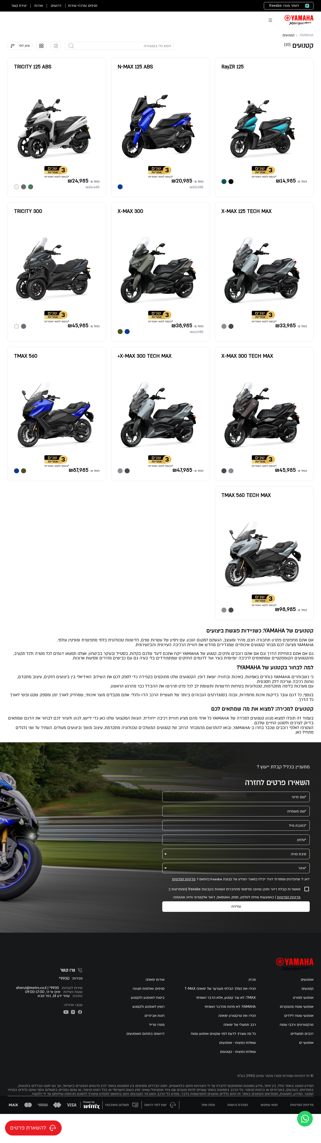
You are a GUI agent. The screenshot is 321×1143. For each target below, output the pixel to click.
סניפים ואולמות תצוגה (149, 989)
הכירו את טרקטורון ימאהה (237, 1016)
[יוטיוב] (65, 1012)
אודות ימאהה (155, 980)
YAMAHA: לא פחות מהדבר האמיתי (230, 1007)
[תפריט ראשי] (270, 20)
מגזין (252, 980)
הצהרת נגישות (237, 1105)
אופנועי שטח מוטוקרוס (296, 1007)
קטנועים (307, 989)
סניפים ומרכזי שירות (82, 5)
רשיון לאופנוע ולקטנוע (148, 1007)
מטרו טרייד (157, 1025)
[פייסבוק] (80, 1012)
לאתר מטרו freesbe (284, 5)
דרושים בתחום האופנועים (145, 1034)
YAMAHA (306, 35)
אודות (38, 5)
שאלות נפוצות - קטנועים (238, 1052)
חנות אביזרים (154, 1016)
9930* (64, 978)
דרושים (56, 5)
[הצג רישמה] (55, 46)
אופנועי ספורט (303, 998)
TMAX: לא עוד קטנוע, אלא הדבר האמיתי (226, 998)
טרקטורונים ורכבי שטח (296, 1025)
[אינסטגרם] (72, 1012)
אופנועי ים (306, 1043)
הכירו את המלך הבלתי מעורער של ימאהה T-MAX (220, 989)
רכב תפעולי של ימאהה (239, 1025)
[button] (20, 46)
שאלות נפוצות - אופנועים (237, 1043)
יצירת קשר (19, 5)
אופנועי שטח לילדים (298, 1016)
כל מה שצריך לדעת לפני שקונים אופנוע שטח (223, 1034)
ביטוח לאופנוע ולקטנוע (148, 998)
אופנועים (307, 980)
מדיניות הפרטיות (183, 879)
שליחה (236, 906)
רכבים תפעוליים (301, 1034)
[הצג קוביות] (41, 46)
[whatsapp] (305, 1118)
